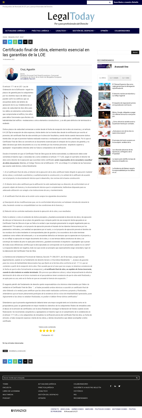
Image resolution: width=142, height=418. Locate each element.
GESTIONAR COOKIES (119, 409)
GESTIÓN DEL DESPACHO (48, 394)
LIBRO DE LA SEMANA (11, 391)
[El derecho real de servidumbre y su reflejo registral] (104, 96)
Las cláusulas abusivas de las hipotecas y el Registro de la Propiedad (122, 152)
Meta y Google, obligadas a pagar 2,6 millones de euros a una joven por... (123, 114)
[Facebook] (5, 42)
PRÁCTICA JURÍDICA (46, 387)
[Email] (25, 42)
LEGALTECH (43, 391)
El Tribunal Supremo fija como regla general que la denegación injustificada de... (123, 86)
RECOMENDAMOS (81, 398)
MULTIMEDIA (8, 394)
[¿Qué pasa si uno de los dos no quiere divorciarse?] (104, 133)
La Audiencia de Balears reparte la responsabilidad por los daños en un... (123, 170)
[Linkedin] (20, 42)
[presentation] (102, 78)
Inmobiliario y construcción (17, 351)
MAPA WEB (89, 409)
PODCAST (6, 398)
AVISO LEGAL (65, 409)
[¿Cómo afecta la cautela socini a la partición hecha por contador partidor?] (104, 124)
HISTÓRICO (78, 391)
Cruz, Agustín (27, 69)
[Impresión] (30, 42)
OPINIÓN (41, 398)
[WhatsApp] (15, 42)
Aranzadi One (121, 66)
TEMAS (5, 384)
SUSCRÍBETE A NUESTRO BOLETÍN (87, 387)
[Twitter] (10, 42)
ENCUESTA (7, 387)
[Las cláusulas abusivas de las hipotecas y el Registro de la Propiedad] (104, 152)
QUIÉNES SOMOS (78, 409)
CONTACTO (55, 409)
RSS (75, 394)
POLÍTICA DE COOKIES (102, 409)
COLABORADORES (81, 384)
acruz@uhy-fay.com (27, 79)
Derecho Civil (13, 37)
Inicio (5, 37)
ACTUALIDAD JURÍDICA (47, 384)
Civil (21, 37)
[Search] (110, 2)
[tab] (102, 78)
